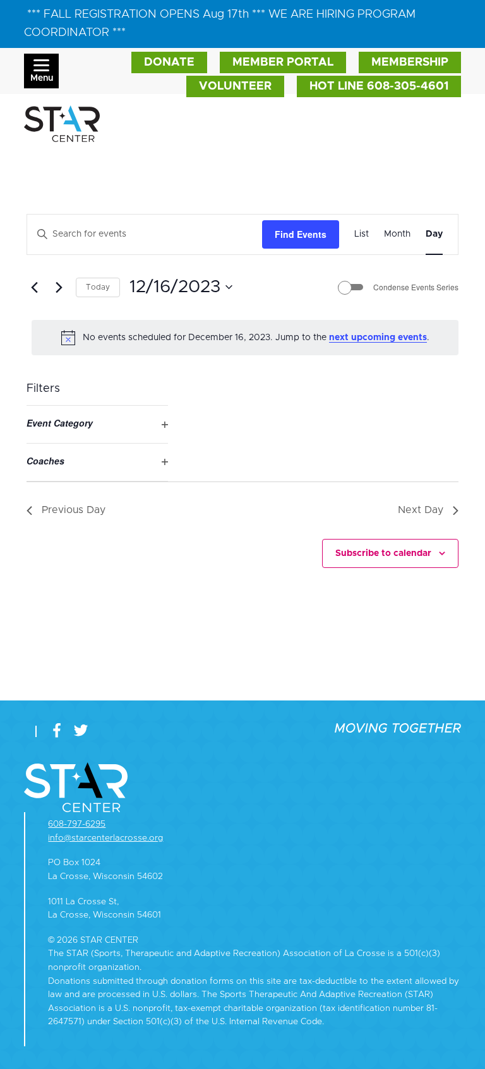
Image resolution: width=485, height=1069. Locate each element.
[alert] (245, 337)
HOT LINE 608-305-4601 (378, 86)
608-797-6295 (76, 824)
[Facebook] (59, 731)
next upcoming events (378, 337)
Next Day (420, 510)
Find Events (300, 234)
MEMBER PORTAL (282, 62)
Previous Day (73, 510)
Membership (409, 62)
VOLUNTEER (235, 86)
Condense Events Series (415, 287)
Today (98, 287)
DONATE (169, 62)
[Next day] (58, 287)
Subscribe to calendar (383, 553)
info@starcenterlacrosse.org (105, 838)
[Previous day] (34, 287)
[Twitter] (81, 731)
